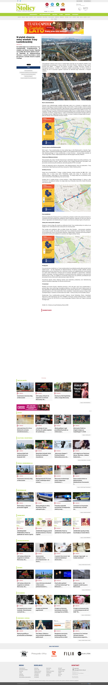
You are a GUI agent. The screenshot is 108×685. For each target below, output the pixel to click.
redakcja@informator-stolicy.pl (80, 670)
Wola (52, 19)
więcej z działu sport (86, 435)
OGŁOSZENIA (58, 6)
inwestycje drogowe (28, 76)
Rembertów (57, 17)
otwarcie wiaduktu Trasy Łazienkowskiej (28, 78)
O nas (61, 14)
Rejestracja (88, 1)
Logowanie (80, 1)
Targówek (66, 17)
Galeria (54, 14)
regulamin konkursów (25, 677)
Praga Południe (51, 17)
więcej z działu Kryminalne (85, 512)
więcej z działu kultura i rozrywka (84, 460)
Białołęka (23, 17)
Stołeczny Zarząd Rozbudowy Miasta (28, 74)
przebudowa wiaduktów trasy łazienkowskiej (28, 72)
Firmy (49, 11)
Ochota (34, 17)
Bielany (27, 17)
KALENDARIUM (52, 6)
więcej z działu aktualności (85, 402)
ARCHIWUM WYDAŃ (47, 7)
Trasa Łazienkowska (28, 70)
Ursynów (74, 17)
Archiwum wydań (45, 14)
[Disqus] (67, 328)
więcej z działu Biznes (86, 589)
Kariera (67, 14)
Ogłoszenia (52, 11)
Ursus (70, 17)
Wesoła (81, 17)
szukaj (62, 9)
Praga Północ (45, 17)
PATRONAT (75, 14)
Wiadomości (33, 14)
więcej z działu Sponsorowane (84, 564)
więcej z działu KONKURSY (85, 537)
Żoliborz (55, 19)
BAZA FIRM (62, 6)
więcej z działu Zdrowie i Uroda (84, 640)
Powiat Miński (39, 17)
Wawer (78, 17)
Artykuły (45, 11)
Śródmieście (62, 17)
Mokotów (31, 17)
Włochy (89, 17)
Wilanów (85, 17)
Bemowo (19, 17)
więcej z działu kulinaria (86, 615)
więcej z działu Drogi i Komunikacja (83, 487)
